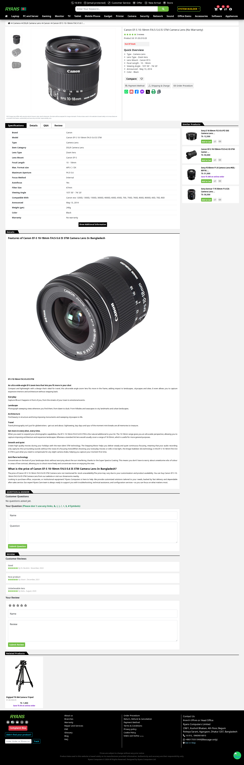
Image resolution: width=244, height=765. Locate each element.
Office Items (184, 16)
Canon (47, 23)
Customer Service (120, 2)
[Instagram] (22, 722)
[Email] (131, 92)
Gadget (108, 16)
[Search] (163, 9)
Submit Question (17, 546)
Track (36, 741)
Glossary (68, 733)
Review (59, 125)
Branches (68, 719)
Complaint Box (18, 727)
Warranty (68, 722)
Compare (131, 78)
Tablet (77, 16)
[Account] (230, 9)
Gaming (46, 16)
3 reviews (140, 34)
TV (69, 16)
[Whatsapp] (126, 92)
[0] (225, 9)
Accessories (201, 16)
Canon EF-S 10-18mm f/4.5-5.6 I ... (69, 23)
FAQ (66, 739)
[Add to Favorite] (39, 673)
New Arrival (154, 2)
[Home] (9, 23)
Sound (170, 16)
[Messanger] (142, 92)
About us (68, 716)
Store (169, 2)
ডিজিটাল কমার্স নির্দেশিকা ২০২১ (134, 736)
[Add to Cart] (39, 663)
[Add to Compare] (39, 668)
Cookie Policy (130, 733)
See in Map (190, 743)
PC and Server (30, 16)
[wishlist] (220, 9)
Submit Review (16, 644)
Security (144, 16)
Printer (120, 16)
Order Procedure (132, 716)
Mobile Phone (92, 16)
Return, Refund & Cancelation (138, 719)
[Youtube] (17, 722)
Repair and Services (73, 726)
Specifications (16, 125)
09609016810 (200, 736)
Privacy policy (130, 729)
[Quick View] (39, 679)
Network (158, 16)
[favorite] (141, 79)
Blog (66, 736)
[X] (148, 92)
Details (34, 125)
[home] (7, 16)
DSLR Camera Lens (32, 23)
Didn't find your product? (18, 734)
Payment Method (132, 722)
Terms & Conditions (133, 726)
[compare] (215, 141)
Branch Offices (190, 720)
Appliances (232, 16)
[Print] (153, 92)
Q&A (46, 125)
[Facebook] (137, 92)
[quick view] (220, 141)
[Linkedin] (26, 722)
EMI (66, 729)
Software (217, 16)
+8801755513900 (193, 740)
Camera (132, 16)
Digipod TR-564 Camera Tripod (19, 697)
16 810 (77, 2)
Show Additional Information (92, 224)
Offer (139, 2)
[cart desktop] (215, 9)
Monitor (59, 16)
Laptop (15, 16)
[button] (159, 92)
